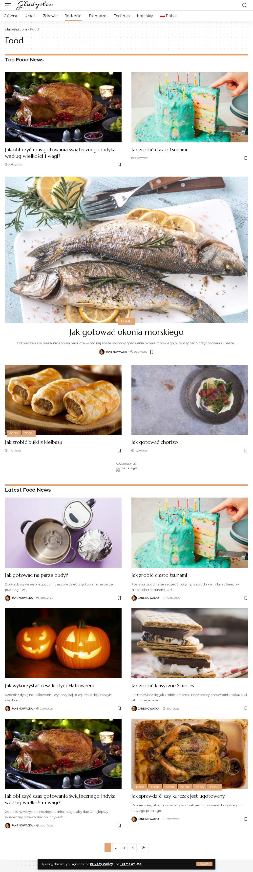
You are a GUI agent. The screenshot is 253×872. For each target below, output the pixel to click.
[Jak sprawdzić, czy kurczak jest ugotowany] (189, 754)
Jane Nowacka (116, 351)
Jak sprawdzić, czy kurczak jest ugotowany (178, 796)
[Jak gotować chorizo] (189, 400)
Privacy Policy (101, 864)
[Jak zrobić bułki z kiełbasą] (63, 400)
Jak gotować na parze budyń (36, 575)
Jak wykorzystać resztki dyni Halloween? (50, 686)
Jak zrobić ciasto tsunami (159, 150)
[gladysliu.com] (34, 5)
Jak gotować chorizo (154, 442)
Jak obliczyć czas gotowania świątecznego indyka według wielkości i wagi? (60, 153)
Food (126, 321)
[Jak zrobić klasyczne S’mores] (189, 643)
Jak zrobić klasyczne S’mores (162, 686)
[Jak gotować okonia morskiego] (126, 250)
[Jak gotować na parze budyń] (63, 533)
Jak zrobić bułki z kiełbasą (33, 442)
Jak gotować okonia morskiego (126, 332)
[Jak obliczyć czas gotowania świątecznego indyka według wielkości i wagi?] (63, 107)
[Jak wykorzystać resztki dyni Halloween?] (63, 643)
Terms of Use (131, 864)
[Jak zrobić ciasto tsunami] (189, 107)
